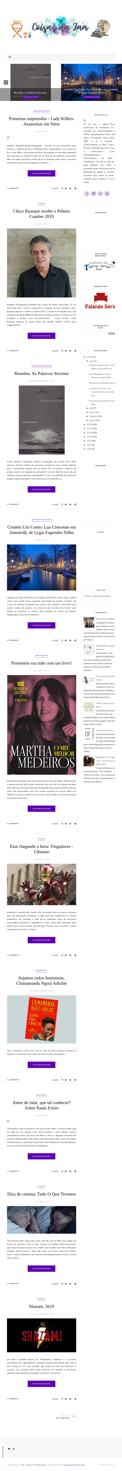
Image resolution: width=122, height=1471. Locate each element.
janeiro (92, 420)
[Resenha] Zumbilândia (106, 618)
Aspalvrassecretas (41, 366)
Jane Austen (41, 655)
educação (41, 1102)
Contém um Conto (41, 519)
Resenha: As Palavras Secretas (41, 373)
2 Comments (13, 1087)
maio (91, 361)
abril (91, 408)
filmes (41, 846)
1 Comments (13, 350)
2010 (89, 445)
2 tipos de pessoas (104, 730)
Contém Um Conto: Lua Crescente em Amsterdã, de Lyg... (103, 391)
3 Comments (13, 962)
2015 (89, 436)
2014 (89, 440)
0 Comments (13, 640)
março (92, 412)
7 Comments (13, 188)
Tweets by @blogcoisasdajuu (97, 596)
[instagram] (93, 196)
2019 (89, 357)
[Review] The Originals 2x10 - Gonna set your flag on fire (106, 760)
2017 (89, 428)
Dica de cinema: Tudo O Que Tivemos (41, 1200)
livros (41, 203)
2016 (89, 432)
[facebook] (87, 196)
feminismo (41, 977)
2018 (89, 424)
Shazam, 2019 (41, 1313)
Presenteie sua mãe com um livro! (41, 663)
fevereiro (93, 416)
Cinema (41, 1306)
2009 (89, 449)
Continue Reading (41, 173)
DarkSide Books (41, 111)
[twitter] (100, 196)
